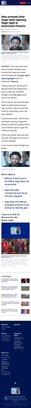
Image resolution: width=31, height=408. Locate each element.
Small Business (5, 340)
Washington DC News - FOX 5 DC (19, 347)
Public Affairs (5, 355)
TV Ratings (4, 359)
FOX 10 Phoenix (14, 29)
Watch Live (23, 3)
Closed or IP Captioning (4, 367)
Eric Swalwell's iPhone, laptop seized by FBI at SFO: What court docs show (10, 280)
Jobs (2, 370)
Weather (4, 325)
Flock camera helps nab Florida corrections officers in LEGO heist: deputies (10, 303)
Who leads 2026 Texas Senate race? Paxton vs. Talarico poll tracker (9, 311)
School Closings (5, 327)
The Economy (5, 338)
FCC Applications (6, 374)
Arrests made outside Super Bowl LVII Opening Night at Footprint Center (14, 52)
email (15, 383)
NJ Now (17, 325)
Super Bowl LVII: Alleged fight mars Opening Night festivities (14, 256)
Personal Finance (6, 336)
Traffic (3, 329)
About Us (5, 353)
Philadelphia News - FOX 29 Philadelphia (18, 343)
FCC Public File (5, 372)
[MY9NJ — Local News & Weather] (4, 3)
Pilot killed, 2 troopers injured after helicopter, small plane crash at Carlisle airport (9, 288)
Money (4, 333)
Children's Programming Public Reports (5, 362)
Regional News (17, 334)
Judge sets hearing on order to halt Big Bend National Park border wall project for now (9, 296)
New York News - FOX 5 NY (19, 338)
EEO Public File (5, 357)
